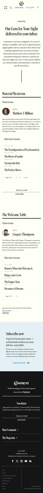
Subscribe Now (19, 363)
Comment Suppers (7, 478)
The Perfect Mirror (12, 170)
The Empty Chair (12, 282)
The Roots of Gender (13, 156)
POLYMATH (38, 488)
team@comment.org (21, 453)
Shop (3, 488)
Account (30, 8)
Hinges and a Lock (12, 275)
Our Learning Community (9, 475)
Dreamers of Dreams (13, 288)
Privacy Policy (6, 481)
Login (3, 486)
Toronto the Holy (12, 163)
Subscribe (19, 8)
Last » (26, 177)
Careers (4, 473)
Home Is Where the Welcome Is (18, 268)
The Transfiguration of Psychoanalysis (21, 149)
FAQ (3, 470)
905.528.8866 (21, 451)
